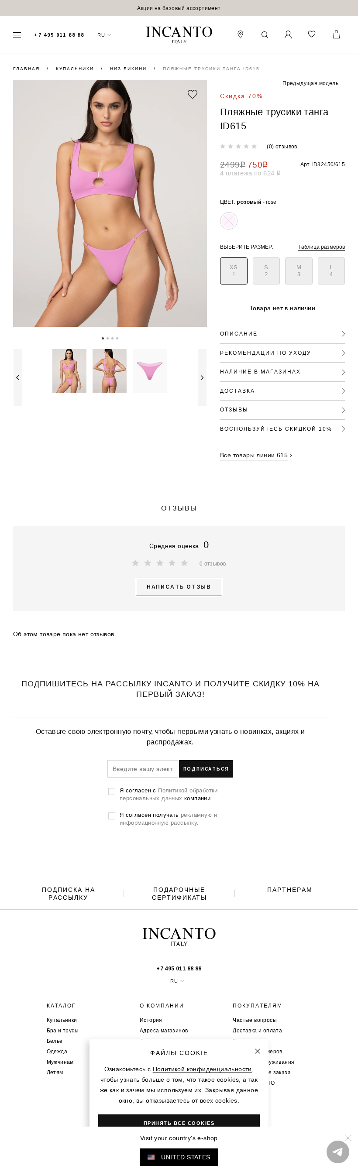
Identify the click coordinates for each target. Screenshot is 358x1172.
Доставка (237, 390)
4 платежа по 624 (250, 173)
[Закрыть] (257, 1051)
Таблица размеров (321, 246)
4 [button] (117, 337)
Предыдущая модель (310, 83)
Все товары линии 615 (254, 455)
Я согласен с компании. (169, 794)
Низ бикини (129, 69)
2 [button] (108, 337)
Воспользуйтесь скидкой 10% (276, 428)
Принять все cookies (179, 1123)
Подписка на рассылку (68, 893)
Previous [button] (18, 377)
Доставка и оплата (257, 1030)
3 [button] (112, 337)
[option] (179, 8)
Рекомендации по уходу (265, 353)
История (151, 1020)
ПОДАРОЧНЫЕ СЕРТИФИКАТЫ (179, 893)
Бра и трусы (63, 1030)
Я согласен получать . (168, 818)
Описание (239, 333)
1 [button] (103, 337)
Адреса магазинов (164, 1030)
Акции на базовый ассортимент (178, 8)
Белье (55, 1041)
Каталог (61, 1006)
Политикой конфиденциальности (202, 1069)
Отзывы (234, 409)
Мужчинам (60, 1062)
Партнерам (290, 889)
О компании (162, 1006)
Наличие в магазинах (260, 371)
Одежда (57, 1051)
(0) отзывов (282, 146)
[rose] (229, 221)
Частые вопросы (255, 1020)
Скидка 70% (241, 96)
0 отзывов (213, 563)
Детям (55, 1072)
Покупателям (257, 1006)
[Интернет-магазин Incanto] (179, 35)
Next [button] (202, 377)
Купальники (76, 69)
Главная (27, 69)
